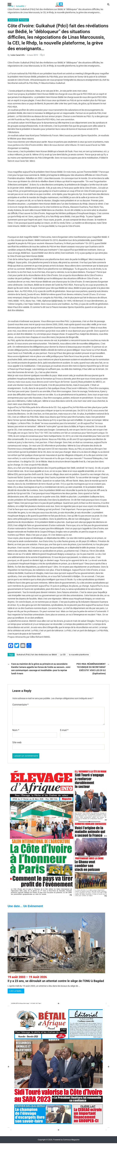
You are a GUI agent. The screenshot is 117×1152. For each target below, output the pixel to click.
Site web (16, 742)
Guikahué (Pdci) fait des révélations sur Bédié (37, 655)
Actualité (13, 20)
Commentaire (20, 704)
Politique (24, 20)
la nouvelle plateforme (79, 655)
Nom (15, 730)
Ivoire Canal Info (18, 55)
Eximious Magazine (71, 1140)
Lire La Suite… (15, 991)
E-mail (64, 730)
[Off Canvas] (9, 4)
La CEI (63, 655)
